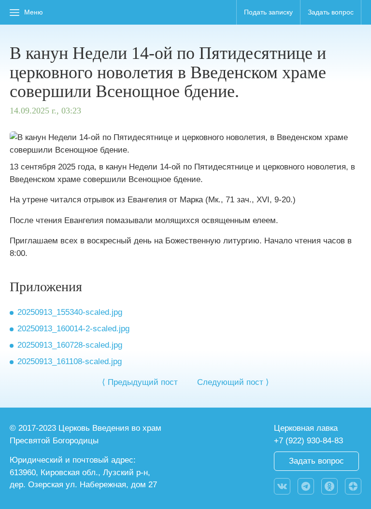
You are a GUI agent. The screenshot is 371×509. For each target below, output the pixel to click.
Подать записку (268, 12)
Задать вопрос (331, 12)
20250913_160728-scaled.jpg (69, 345)
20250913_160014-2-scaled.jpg (73, 328)
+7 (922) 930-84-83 (308, 440)
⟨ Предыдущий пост (140, 382)
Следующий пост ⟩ (233, 382)
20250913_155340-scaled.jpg (69, 312)
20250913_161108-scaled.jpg (69, 361)
